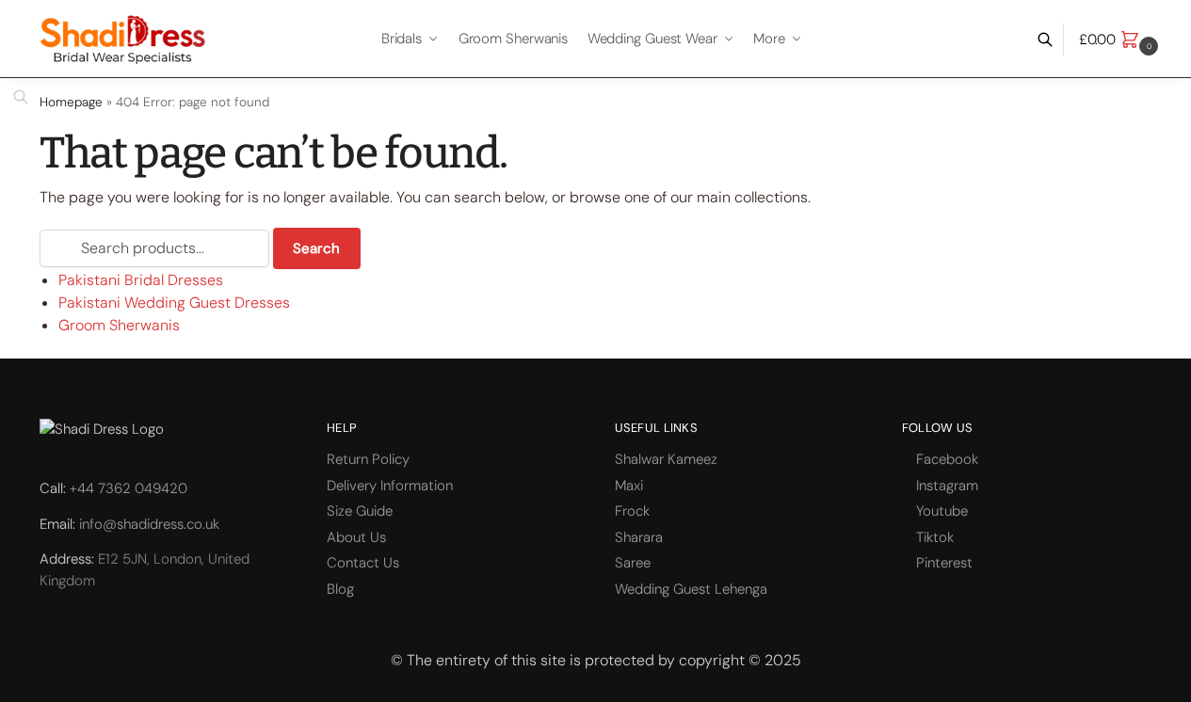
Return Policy (368, 459)
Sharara (639, 537)
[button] (1121, 39)
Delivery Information (390, 485)
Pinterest (944, 562)
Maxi (629, 485)
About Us (356, 537)
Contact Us (363, 562)
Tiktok (935, 537)
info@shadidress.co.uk (149, 524)
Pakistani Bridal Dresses (140, 280)
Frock (632, 511)
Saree (633, 562)
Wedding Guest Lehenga (691, 589)
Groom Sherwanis (119, 325)
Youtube (942, 511)
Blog (340, 589)
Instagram (947, 485)
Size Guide (360, 511)
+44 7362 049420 (128, 488)
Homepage (71, 102)
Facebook (947, 459)
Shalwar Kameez (666, 459)
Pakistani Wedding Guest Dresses (174, 302)
